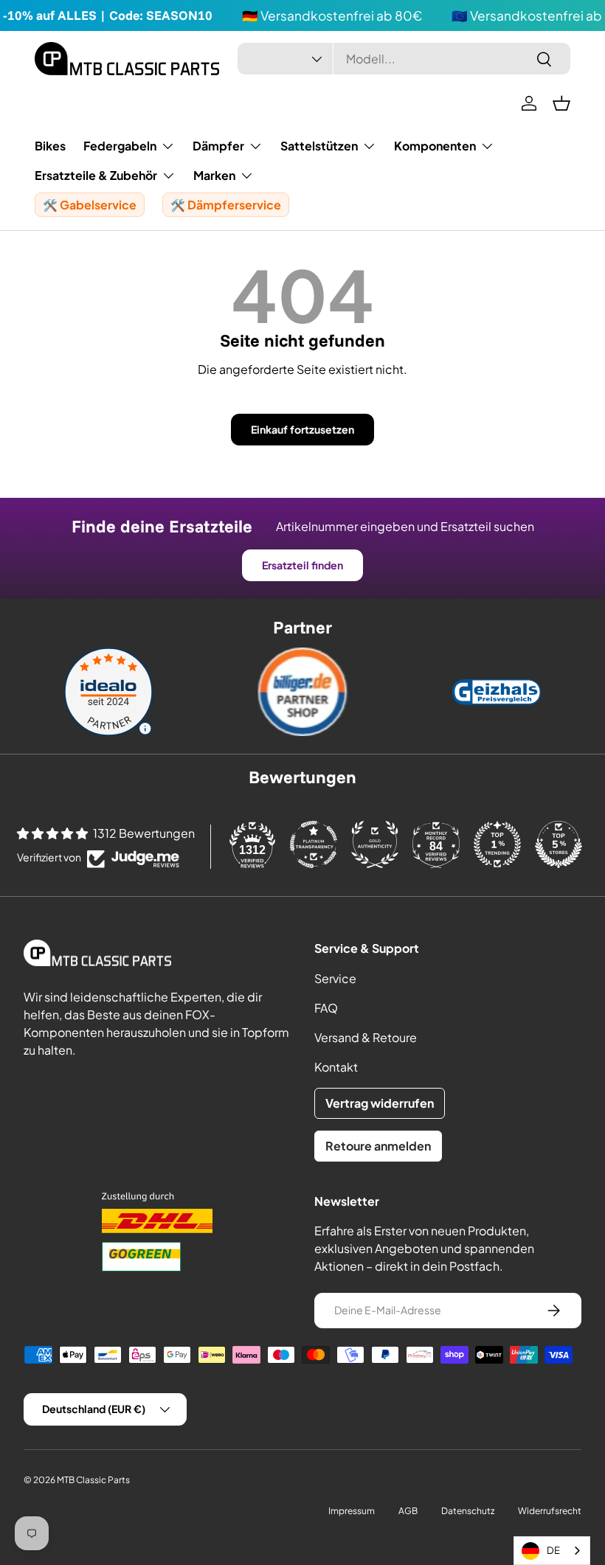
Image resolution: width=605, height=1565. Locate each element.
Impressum (351, 1510)
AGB (408, 1510)
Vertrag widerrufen (379, 1103)
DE (553, 1550)
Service (335, 978)
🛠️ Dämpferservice (225, 204)
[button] (561, 103)
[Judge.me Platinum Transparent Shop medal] (313, 844)
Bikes (50, 145)
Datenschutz (467, 1510)
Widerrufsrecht (549, 1510)
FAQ (326, 1008)
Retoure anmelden (378, 1145)
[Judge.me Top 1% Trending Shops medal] (497, 844)
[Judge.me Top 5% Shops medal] (558, 844)
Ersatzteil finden (302, 565)
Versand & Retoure (365, 1037)
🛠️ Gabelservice (89, 204)
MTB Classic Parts (93, 1479)
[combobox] (404, 58)
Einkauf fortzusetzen (302, 429)
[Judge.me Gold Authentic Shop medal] (374, 844)
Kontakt (336, 1067)
